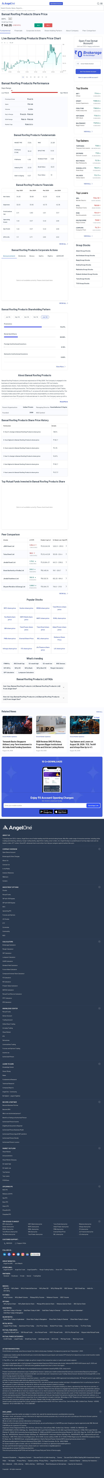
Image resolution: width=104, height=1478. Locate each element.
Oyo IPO (5, 1198)
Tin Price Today (86, 1326)
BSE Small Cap (19, 663)
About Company (72, 30)
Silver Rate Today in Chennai (58, 1319)
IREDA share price (8, 1229)
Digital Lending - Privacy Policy (38, 1461)
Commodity (6, 931)
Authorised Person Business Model (13, 1130)
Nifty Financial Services (29, 1288)
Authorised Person (8, 1056)
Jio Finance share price (86, 1232)
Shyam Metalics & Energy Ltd (14, 587)
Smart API (59, 1269)
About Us (5, 860)
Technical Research (8, 1083)
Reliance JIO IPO (7, 1194)
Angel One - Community (10, 1092)
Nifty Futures (8, 1297)
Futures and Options (9, 915)
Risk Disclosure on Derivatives (56, 1464)
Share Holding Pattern (53, 30)
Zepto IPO (6, 1206)
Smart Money (7, 1071)
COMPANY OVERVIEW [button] (10, 849)
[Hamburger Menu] (101, 3)
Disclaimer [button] (7, 1412)
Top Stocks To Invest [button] (11, 1221)
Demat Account (7, 1016)
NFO (4, 907)
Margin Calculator (56, 668)
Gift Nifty (7, 668)
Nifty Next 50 (41, 668)
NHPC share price (33, 1226)
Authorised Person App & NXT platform (15, 1134)
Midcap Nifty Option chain (45, 1304)
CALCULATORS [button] (8, 942)
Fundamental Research (10, 1079)
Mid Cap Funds (65, 1339)
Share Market (7, 1032)
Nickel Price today (56, 1326)
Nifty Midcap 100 (56, 1288)
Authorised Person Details (11, 1138)
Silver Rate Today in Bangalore (37, 1319)
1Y (42, 77)
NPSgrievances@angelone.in (11, 1441)
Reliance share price (85, 1224)
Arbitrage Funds (43, 1339)
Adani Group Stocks (83, 251)
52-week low (47, 663)
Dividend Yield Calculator (10, 965)
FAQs (4, 1461)
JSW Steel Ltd (8, 546)
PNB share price (58, 1229)
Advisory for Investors (89, 1461)
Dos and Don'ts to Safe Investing (44, 1457)
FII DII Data (6, 1180)
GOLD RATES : (7, 1308)
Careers (5, 881)
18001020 (9, 1243)
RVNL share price (33, 1229)
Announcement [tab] (9, 256)
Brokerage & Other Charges (11, 856)
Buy (38, 25)
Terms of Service (52, 1450)
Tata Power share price (35, 1234)
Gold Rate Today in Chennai (51, 1310)
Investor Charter (74, 1461)
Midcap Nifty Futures (37, 1297)
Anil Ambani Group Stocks (85, 255)
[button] (35, 687)
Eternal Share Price (59, 1232)
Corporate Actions (33, 30)
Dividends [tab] (22, 256)
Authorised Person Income (11, 1121)
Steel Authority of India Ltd (13, 570)
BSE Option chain (80, 1304)
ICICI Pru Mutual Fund (72, 1332)
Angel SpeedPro (32, 1269)
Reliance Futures (52, 1297)
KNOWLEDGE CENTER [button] (10, 1008)
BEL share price (58, 1234)
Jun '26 (45, 317)
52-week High (7, 1164)
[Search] (98, 4)
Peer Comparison (89, 30)
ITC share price (83, 1229)
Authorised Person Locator (11, 1142)
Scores (59, 1457)
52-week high (34, 663)
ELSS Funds (8, 1339)
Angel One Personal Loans (58, 1461)
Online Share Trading (9, 1024)
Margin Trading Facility (46, 1269)
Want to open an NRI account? (88, 77)
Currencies (6, 927)
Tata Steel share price (60, 1224)
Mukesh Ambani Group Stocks (87, 274)
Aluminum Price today (26, 1326)
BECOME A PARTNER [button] (10, 1102)
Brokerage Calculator (9, 945)
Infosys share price (84, 1226)
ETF (4, 923)
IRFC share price (7, 1224)
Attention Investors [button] (11, 1349)
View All (99, 712)
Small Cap (5, 22)
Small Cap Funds (30, 1339)
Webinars (5, 877)
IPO (4, 1036)
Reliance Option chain (64, 1304)
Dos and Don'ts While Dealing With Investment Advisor (82, 1457)
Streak (22, 1276)
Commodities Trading (9, 1044)
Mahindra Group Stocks (84, 269)
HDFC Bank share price (35, 1224)
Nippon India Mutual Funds (90, 1332)
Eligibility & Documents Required (12, 1126)
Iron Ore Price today (71, 1326)
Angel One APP (8, 1269)
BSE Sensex (60, 663)
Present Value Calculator (10, 986)
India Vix (90, 1288)
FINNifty (7, 663)
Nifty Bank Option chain (26, 1304)
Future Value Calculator (10, 969)
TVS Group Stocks (82, 283)
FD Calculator (7, 977)
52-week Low (7, 1168)
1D (23, 77)
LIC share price (83, 1234)
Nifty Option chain (10, 1304)
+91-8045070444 (36, 1443)
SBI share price (32, 1232)
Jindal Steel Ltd (9, 562)
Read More (64, 402)
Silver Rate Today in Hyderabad (14, 1319)
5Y (46, 77)
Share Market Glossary (9, 1160)
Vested (29, 1276)
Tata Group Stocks (83, 279)
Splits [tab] (41, 256)
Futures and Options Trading (11, 1048)
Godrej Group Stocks (83, 265)
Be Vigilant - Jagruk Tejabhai (11, 1096)
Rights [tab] (50, 256)
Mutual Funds (7, 894)
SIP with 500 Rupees (9, 903)
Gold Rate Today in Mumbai (13, 1310)
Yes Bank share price (9, 1234)
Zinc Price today (42, 1326)
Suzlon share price (8, 1226)
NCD (4, 935)
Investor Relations (8, 873)
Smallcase (14, 1276)
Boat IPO (5, 1202)
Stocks (5, 890)
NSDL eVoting (30, 1464)
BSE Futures (64, 1297)
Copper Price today (10, 1326)
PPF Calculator (7, 998)
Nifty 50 (18, 668)
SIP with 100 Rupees (9, 898)
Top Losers (6, 1176)
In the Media (6, 868)
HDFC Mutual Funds (56, 1332)
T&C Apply (11, 1461)
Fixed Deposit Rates (70, 1269)
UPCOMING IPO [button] (8, 1186)
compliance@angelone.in (32, 1439)
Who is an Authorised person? (12, 1113)
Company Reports (8, 1087)
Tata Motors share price (10, 1232)
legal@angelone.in (55, 1446)
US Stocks (6, 919)
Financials (18, 30)
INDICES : (6, 1286)
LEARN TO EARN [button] (8, 1064)
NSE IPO (5, 1190)
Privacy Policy (39, 1450)
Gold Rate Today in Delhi (32, 1310)
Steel (10, 22)
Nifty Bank (28, 668)
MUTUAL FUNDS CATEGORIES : (13, 1336)
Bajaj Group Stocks (83, 260)
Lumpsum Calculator (26, 672)
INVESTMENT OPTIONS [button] (10, 887)
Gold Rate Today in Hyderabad (72, 1310)
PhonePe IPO (6, 1210)
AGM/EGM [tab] (60, 256)
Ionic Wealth (18, 1263)
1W (27, 77)
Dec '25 (26, 317)
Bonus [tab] (32, 256)
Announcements (7, 1156)
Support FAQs (21, 1243)
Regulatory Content (25, 1457)
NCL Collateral (7, 1464)
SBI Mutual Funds (26, 1332)
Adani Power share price (61, 1226)
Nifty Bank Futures (21, 1297)
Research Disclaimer (9, 1457)
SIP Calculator (9, 672)
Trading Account (8, 1020)
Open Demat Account (56, 3)
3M (34, 77)
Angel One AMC (8, 1263)
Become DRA (6, 1109)
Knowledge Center (8, 1067)
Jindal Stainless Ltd (10, 578)
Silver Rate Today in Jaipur (79, 1319)
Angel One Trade (20, 1269)
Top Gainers (6, 1172)
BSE (10, 19)
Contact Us (6, 864)
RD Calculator (7, 982)
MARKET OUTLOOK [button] (9, 1148)
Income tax (6, 1052)
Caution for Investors (75, 1464)
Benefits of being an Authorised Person (15, 1117)
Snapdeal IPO (7, 1214)
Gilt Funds (55, 1339)
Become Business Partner (10, 1105)
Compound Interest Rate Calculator (13, 973)
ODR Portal (40, 1464)
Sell (48, 25)
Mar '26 (36, 317)
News (4, 1075)
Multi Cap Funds (78, 1339)
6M (38, 77)
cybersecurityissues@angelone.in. (60, 1443)
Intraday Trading (8, 1028)
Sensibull (6, 1276)
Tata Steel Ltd (8, 554)
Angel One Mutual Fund (11, 1332)
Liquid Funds (18, 1339)
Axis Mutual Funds (41, 1332)
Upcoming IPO (7, 911)
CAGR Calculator (8, 961)
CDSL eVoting (18, 1464)
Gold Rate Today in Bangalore (13, 1313)
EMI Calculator (7, 1002)
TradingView (37, 1276)
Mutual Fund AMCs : (10, 1330)
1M (30, 77)
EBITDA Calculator (8, 990)
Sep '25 (17, 317)
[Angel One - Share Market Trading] (8, 3)
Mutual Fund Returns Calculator (12, 994)
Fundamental (5, 30)
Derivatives (6, 1040)
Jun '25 (8, 317)
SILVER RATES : (8, 1317)
